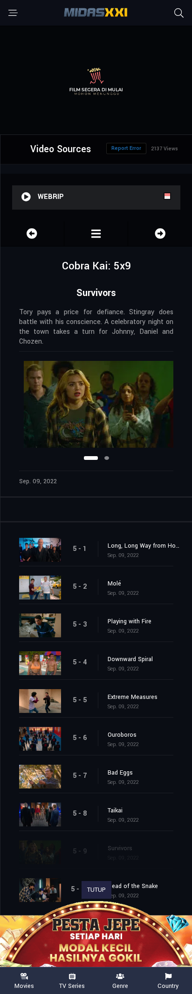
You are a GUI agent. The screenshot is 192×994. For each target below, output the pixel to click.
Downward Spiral (130, 659)
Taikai (115, 810)
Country (168, 985)
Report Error (126, 148)
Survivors (120, 848)
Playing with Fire (129, 621)
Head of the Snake (133, 886)
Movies (24, 985)
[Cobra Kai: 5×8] (32, 233)
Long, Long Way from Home (145, 546)
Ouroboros (122, 735)
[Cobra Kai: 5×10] (160, 233)
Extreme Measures (133, 697)
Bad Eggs (120, 772)
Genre (120, 985)
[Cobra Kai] (96, 233)
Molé (114, 583)
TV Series (72, 985)
